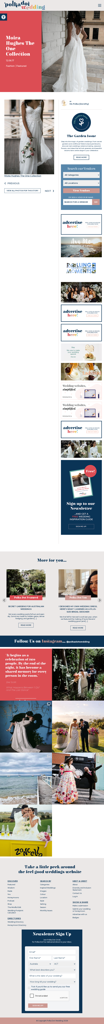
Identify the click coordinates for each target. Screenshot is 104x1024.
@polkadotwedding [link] (78, 641)
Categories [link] (44, 885)
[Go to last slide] (4, 600)
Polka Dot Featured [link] (26, 597)
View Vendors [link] (81, 190)
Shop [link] (10, 904)
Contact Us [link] (77, 893)
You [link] (9, 894)
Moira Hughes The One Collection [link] (22, 176)
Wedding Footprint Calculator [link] (15, 912)
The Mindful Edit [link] (14, 907)
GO (96, 202)
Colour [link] (43, 894)
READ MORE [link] (81, 157)
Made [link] (10, 891)
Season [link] (43, 907)
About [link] (75, 885)
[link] (3, 17)
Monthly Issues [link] (46, 911)
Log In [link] (75, 896)
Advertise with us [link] (80, 914)
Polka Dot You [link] (78, 597)
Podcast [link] (11, 901)
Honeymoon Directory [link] (17, 925)
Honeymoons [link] (13, 898)
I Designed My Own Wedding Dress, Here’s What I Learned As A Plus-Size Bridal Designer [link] (78, 609)
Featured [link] (21, 66)
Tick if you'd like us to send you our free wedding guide (50, 988)
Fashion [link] (10, 66)
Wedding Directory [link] (16, 922)
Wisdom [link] (11, 888)
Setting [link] (43, 904)
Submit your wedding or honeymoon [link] (81, 910)
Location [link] (43, 898)
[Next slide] (100, 600)
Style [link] (42, 901)
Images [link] (43, 891)
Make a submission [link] (80, 906)
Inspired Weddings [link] (48, 888)
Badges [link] (76, 918)
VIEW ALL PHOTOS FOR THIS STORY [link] (22, 191)
